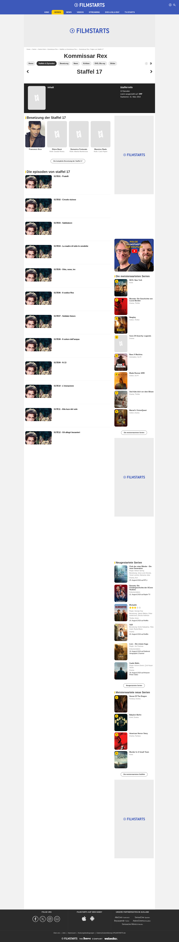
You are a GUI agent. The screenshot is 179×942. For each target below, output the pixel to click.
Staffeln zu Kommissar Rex (68, 49)
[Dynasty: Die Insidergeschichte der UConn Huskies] (120, 593)
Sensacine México (130, 924)
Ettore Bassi (57, 149)
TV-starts (130, 12)
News (69, 12)
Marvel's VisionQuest (138, 410)
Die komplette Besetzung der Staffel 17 (67, 161)
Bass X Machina (135, 354)
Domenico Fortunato (78, 149)
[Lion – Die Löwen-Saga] (120, 651)
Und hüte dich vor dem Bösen (141, 392)
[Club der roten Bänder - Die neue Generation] (120, 574)
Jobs (64, 933)
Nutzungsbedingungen (86, 933)
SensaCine (139, 917)
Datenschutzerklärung (104, 933)
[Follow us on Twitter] (43, 919)
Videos (80, 12)
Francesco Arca (35, 149)
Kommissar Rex (53, 49)
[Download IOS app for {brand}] (85, 918)
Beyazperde (119, 921)
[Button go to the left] (146, 63)
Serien (57, 12)
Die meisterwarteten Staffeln (134, 774)
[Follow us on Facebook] (35, 919)
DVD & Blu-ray (112, 12)
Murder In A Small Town (139, 752)
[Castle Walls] (120, 671)
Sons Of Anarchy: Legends (140, 336)
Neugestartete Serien (134, 685)
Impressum (72, 933)
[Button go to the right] (150, 63)
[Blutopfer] (120, 612)
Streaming (94, 12)
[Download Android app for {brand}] (93, 918)
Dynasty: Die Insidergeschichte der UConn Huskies (141, 588)
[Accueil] (89, 5)
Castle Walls (134, 663)
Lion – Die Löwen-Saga (138, 644)
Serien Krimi (42, 49)
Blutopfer (133, 605)
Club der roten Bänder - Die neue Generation (140, 567)
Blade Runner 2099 (137, 373)
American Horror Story (138, 733)
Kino (46, 12)
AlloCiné (118, 917)
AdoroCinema (139, 921)
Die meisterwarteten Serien (134, 433)
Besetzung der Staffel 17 (46, 118)
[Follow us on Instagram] (50, 919)
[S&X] (120, 632)
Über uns (56, 933)
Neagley (132, 317)
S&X (131, 625)
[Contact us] (57, 919)
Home (28, 49)
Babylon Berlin (135, 715)
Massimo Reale (100, 149)
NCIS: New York (135, 280)
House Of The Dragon (138, 696)
